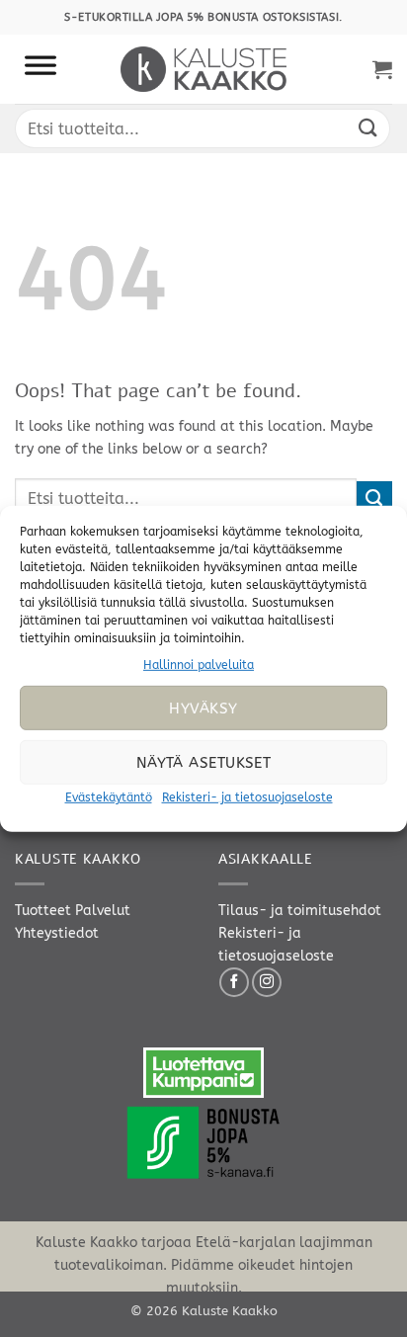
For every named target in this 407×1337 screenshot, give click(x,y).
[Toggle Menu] (40, 69)
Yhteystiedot (57, 933)
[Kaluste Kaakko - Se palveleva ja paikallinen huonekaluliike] (204, 69)
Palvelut (102, 910)
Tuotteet (43, 910)
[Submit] (368, 128)
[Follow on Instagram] (267, 982)
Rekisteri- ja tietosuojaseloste (247, 797)
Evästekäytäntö (108, 797)
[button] (382, 69)
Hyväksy (203, 708)
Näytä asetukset (204, 763)
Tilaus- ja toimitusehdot (299, 910)
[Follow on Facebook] (234, 982)
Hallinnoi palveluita (198, 664)
